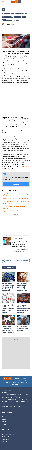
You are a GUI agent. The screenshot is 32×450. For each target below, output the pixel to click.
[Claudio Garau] (3, 24)
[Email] (18, 29)
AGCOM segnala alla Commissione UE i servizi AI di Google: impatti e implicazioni (8, 287)
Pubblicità (4, 421)
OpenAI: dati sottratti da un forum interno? (16, 211)
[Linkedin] (7, 29)
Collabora (4, 419)
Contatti (4, 424)
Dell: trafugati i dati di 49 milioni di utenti (16, 198)
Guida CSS (25, 378)
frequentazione (24, 166)
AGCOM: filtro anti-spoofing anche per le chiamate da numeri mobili (22, 287)
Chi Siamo (4, 417)
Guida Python (7, 382)
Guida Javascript (7, 380)
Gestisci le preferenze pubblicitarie (11, 406)
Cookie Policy (5, 439)
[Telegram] (14, 29)
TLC (4, 9)
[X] (3, 29)
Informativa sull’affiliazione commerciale (13, 444)
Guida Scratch (24, 382)
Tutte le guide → (16, 384)
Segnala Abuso (6, 441)
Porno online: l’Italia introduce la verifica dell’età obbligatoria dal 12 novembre (23, 308)
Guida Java (16, 382)
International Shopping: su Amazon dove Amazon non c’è (23, 260)
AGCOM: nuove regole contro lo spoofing (22, 328)
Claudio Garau (10, 24)
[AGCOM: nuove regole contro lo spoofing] (23, 320)
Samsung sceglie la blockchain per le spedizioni (7, 260)
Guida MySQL (25, 380)
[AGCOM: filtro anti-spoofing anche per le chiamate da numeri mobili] (23, 277)
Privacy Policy (5, 436)
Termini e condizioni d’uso (9, 434)
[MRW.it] (16, 1)
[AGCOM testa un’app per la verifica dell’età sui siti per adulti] (8, 320)
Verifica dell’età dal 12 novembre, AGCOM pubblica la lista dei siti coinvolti (8, 308)
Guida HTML (17, 378)
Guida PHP (17, 380)
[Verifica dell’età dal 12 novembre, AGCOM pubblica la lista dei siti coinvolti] (8, 298)
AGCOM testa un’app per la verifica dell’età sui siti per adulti (8, 329)
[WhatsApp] (10, 29)
